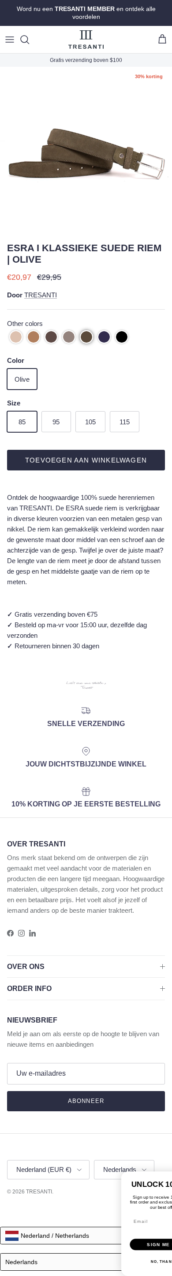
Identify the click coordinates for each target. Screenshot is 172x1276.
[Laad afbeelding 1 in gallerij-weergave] (86, 152)
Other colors (25, 323)
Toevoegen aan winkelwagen (86, 460)
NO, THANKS (61, 1249)
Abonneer (86, 1101)
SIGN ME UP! (61, 1232)
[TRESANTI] (86, 39)
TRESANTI (40, 295)
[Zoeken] (29, 39)
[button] (15, 336)
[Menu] (9, 39)
